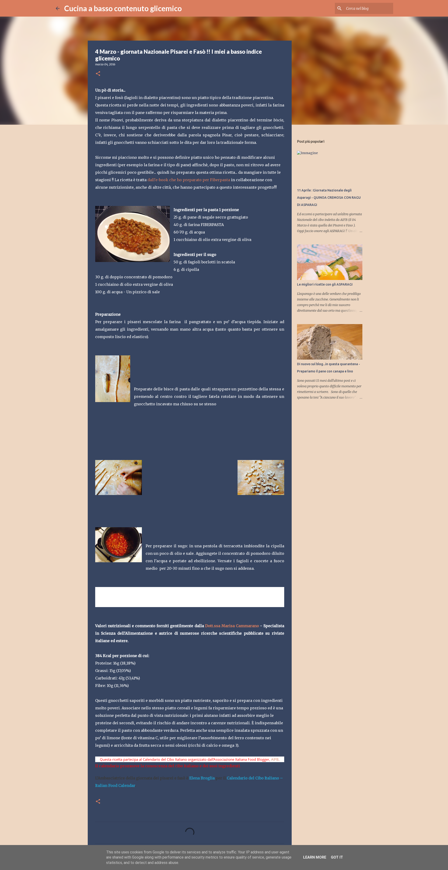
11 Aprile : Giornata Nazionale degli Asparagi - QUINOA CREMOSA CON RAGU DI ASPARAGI (329, 197)
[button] (98, 74)
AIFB (275, 759)
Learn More (314, 857)
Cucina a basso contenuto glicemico (123, 8)
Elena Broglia (202, 778)
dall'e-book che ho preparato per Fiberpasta (188, 179)
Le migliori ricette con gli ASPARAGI (325, 284)
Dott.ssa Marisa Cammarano (232, 625)
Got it (337, 857)
